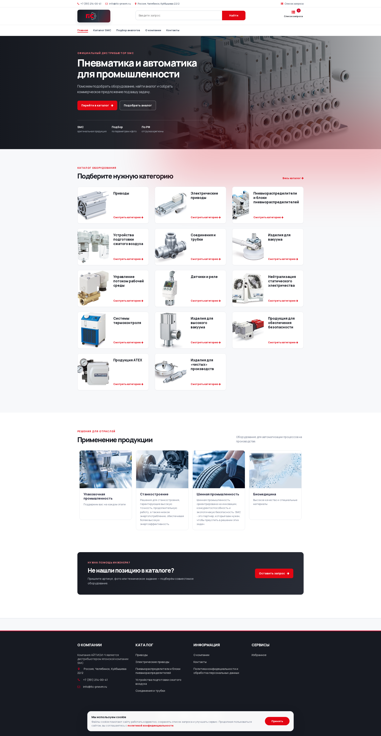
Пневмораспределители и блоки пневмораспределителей (158, 671)
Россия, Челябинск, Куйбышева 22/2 (158, 3)
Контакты (172, 30)
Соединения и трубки (150, 691)
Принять (277, 721)
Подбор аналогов (128, 30)
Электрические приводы (152, 662)
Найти (233, 15)
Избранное (259, 655)
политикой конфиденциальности (150, 725)
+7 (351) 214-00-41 (90, 3)
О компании (153, 30)
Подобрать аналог (138, 105)
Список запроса (294, 3)
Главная (82, 30)
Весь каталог (292, 178)
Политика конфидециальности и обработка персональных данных (216, 671)
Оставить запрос (272, 573)
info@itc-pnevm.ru (120, 3)
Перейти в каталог (95, 105)
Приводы (142, 655)
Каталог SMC (102, 30)
